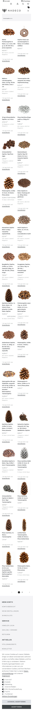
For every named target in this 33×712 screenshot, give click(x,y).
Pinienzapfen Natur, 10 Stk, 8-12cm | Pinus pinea (24, 568)
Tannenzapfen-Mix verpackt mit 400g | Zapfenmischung (24, 80)
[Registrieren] (16, 3)
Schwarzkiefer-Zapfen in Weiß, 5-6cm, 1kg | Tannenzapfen (8, 499)
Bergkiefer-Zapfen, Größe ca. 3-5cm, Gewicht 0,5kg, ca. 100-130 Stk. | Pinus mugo (8, 268)
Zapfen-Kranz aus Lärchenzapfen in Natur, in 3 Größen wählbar (23, 42)
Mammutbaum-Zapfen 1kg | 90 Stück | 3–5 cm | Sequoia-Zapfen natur (23, 156)
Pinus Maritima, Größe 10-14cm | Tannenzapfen (23, 498)
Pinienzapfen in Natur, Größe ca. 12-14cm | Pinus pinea (24, 383)
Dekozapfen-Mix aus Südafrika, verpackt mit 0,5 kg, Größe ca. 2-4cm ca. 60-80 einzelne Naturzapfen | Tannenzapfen (8, 387)
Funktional (9, 694)
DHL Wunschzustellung (13, 689)
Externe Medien (10, 687)
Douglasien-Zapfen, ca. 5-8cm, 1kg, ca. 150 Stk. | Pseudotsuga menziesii (24, 268)
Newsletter (7, 649)
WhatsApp (26, 1)
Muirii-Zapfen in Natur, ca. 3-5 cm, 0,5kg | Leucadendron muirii (24, 230)
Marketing (8, 684)
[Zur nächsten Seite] (27, 592)
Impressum (6, 676)
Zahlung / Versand (9, 630)
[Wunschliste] (28, 3)
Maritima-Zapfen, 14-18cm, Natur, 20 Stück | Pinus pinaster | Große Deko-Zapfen (8, 307)
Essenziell (8, 679)
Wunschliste (7, 615)
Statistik (7, 682)
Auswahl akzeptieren (16, 702)
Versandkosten (6, 61)
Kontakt (7, 1)
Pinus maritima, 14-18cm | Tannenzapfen (8, 535)
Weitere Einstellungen (9, 696)
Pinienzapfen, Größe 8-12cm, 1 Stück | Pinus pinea (24, 344)
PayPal (7, 691)
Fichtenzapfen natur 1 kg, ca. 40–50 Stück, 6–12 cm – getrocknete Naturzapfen (24, 307)
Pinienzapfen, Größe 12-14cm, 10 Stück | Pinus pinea (8, 193)
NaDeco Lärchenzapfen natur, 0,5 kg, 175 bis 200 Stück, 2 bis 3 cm (8, 82)
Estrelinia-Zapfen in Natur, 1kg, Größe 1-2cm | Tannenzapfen (8, 463)
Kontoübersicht (8, 606)
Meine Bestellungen (10, 611)
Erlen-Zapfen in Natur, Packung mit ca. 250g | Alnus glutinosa (24, 194)
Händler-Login (8, 625)
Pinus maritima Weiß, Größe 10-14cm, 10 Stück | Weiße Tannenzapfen (24, 464)
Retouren (6, 634)
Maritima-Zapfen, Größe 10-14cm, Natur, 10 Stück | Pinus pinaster (7, 427)
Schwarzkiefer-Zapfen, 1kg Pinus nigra (7, 154)
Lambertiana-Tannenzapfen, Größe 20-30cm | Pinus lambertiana (23, 536)
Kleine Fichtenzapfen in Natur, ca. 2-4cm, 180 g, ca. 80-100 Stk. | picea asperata (8, 43)
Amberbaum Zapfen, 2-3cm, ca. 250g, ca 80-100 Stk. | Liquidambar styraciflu (8, 346)
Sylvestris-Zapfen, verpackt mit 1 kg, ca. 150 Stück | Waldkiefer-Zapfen (24, 427)
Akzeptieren (16, 707)
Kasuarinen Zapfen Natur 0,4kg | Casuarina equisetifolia (8, 230)
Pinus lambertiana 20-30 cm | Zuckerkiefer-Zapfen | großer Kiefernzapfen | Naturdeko (7, 571)
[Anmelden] (10, 3)
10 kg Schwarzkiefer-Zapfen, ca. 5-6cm (8, 118)
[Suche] (22, 3)
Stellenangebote (9, 644)
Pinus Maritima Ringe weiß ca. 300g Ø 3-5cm (24, 119)
